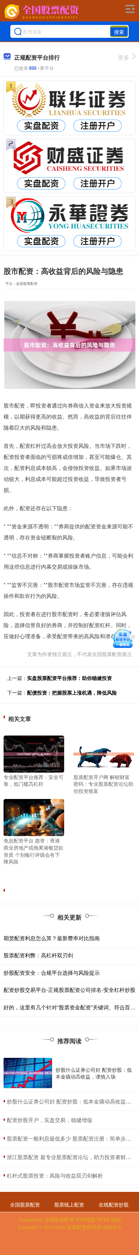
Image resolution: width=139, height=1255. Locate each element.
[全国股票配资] (42, 12)
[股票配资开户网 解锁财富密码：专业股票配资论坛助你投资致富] (103, 753)
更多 (123, 57)
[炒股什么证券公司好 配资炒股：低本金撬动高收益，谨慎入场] (28, 1073)
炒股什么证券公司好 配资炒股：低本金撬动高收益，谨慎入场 (94, 1073)
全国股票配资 (25, 1204)
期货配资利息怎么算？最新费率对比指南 (52, 938)
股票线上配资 (69, 1204)
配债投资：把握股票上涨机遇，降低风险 (72, 692)
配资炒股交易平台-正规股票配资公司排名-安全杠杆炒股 (69, 989)
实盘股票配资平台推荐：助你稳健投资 (69, 677)
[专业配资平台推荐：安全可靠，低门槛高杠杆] (34, 753)
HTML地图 (109, 1219)
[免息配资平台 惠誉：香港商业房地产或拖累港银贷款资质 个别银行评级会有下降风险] (34, 816)
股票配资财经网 (84, 1226)
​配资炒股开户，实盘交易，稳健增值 (49, 1119)
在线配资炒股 (114, 1204)
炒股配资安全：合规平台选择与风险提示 (52, 972)
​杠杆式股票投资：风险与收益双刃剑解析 (55, 1175)
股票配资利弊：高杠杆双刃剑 (38, 955)
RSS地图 (86, 1219)
